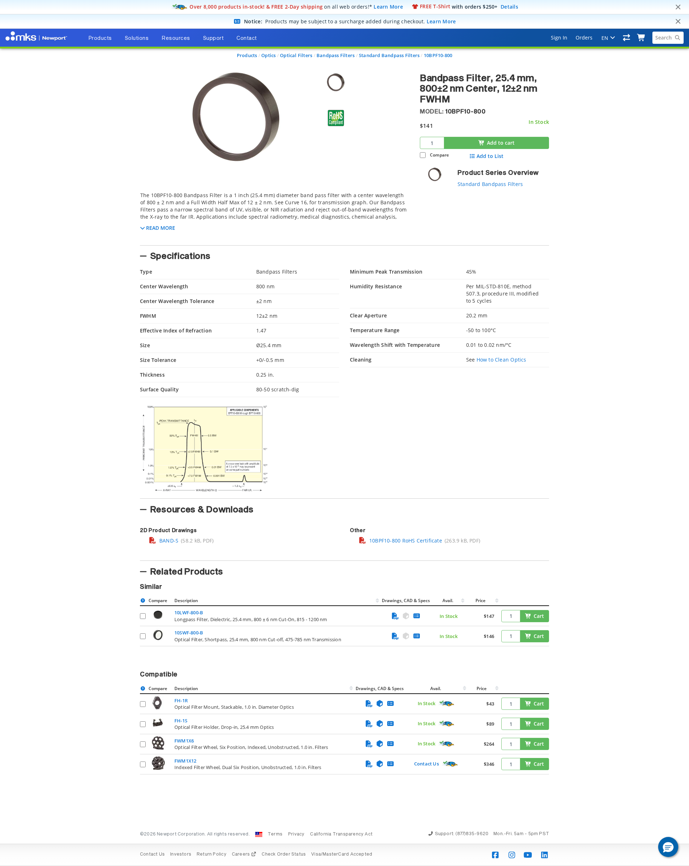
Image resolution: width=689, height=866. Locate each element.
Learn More (388, 6)
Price (480, 600)
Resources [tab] (175, 38)
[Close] (678, 7)
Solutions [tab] (137, 38)
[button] (668, 847)
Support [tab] (213, 38)
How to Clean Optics (501, 359)
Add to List (490, 156)
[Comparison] (626, 37)
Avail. (448, 600)
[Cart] (641, 37)
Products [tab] (100, 38)
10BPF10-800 (438, 55)
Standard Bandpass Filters (389, 55)
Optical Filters (296, 55)
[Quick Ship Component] (446, 703)
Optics (268, 55)
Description (186, 600)
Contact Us (426, 763)
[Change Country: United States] (258, 834)
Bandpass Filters (336, 55)
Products (247, 55)
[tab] (274, 216)
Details (509, 6)
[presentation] (344, 433)
